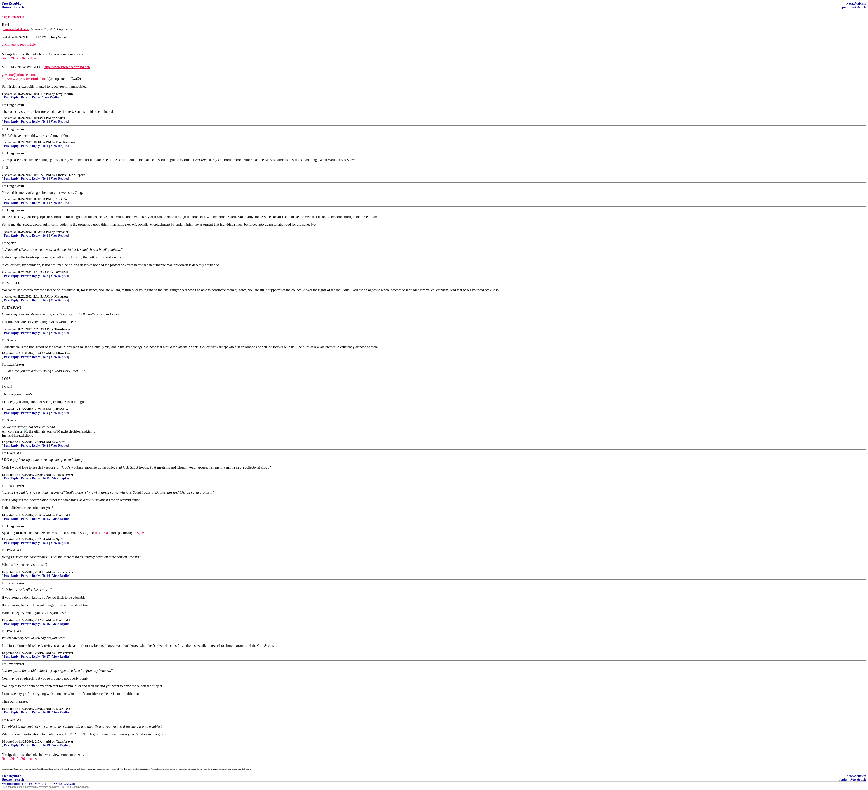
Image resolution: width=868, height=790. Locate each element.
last (35, 58)
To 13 (46, 518)
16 (3, 572)
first (4, 58)
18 (3, 653)
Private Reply (30, 97)
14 (3, 515)
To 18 (46, 712)
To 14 (46, 575)
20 (3, 741)
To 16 (46, 624)
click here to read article (19, 44)
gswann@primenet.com (19, 75)
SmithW (61, 199)
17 (3, 620)
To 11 (46, 478)
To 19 (46, 745)
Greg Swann (64, 94)
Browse (7, 7)
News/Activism (856, 3)
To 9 (45, 413)
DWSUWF (61, 272)
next (29, 58)
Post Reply (11, 97)
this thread (102, 533)
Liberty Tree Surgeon (70, 175)
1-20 (11, 58)
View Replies (50, 97)
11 (3, 409)
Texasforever (63, 329)
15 (3, 539)
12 (3, 442)
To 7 (45, 333)
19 (3, 708)
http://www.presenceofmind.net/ (67, 67)
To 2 (45, 276)
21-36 (21, 58)
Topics (843, 7)
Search (19, 7)
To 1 (45, 121)
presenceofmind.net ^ (15, 29)
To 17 (46, 656)
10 (3, 353)
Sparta (60, 118)
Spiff (59, 539)
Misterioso (61, 296)
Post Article (858, 7)
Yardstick (62, 232)
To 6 (45, 300)
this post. (140, 533)
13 (3, 474)
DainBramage (65, 142)
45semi (60, 442)
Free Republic (11, 3)
